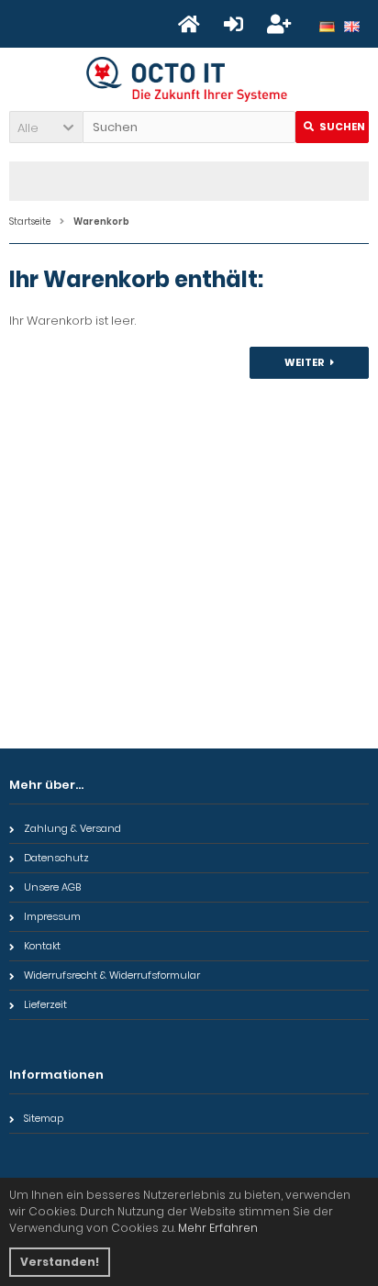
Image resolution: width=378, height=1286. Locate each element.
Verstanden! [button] (59, 1261)
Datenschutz (56, 857)
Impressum (52, 916)
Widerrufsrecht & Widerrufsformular (112, 975)
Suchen (332, 127)
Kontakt (42, 945)
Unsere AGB (52, 887)
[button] (46, 127)
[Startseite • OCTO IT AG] (189, 79)
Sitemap (43, 1118)
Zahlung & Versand (72, 828)
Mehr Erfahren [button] (218, 1228)
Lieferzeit (45, 1004)
